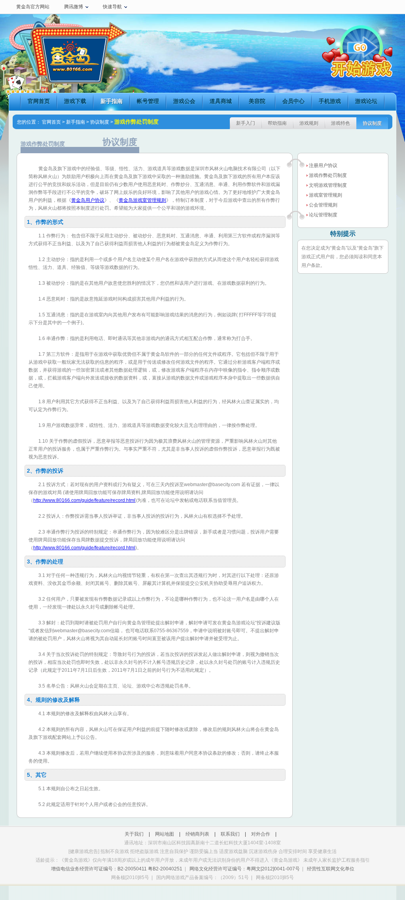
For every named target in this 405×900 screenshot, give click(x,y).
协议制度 (99, 122)
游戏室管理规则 (325, 195)
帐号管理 (148, 101)
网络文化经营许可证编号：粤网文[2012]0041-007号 (244, 869)
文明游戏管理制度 (328, 185)
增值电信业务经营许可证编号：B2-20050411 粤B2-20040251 (116, 869)
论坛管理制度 (323, 215)
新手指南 (111, 101)
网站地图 (164, 834)
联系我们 (230, 834)
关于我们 (134, 834)
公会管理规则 (323, 205)
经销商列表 (197, 834)
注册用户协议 (323, 165)
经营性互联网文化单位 (330, 869)
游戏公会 (184, 101)
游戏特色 (340, 123)
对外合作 (260, 834)
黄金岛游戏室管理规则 (142, 200)
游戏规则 (308, 123)
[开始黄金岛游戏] (348, 50)
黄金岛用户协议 (87, 200)
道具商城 (221, 101)
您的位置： (29, 122)
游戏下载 (75, 101)
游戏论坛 (366, 101)
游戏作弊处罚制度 (328, 175)
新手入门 (245, 123)
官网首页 (39, 101)
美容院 (257, 101)
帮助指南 (277, 123)
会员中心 (293, 101)
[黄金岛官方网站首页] (68, 57)
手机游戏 (330, 101)
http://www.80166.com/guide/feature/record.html (84, 500)
